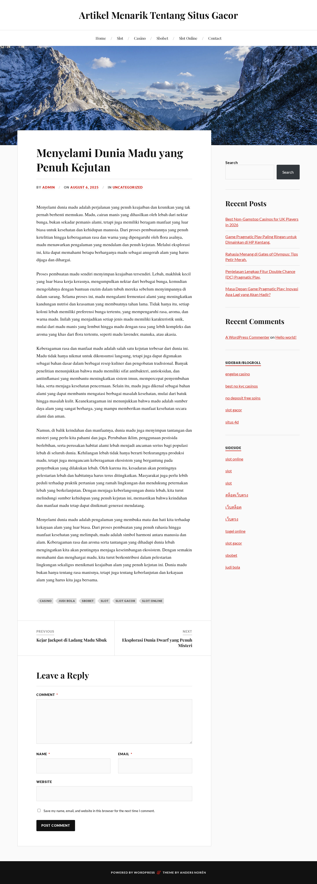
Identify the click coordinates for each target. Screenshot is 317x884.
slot (105, 600)
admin (48, 187)
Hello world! (285, 337)
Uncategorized (128, 187)
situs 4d (232, 422)
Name (43, 754)
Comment (47, 695)
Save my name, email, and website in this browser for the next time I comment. (99, 811)
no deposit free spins (243, 397)
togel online (235, 531)
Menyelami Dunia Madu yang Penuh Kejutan (109, 159)
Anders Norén (193, 872)
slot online (152, 600)
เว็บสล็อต (233, 507)
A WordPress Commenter (247, 337)
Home (101, 38)
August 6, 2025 (84, 187)
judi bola (67, 600)
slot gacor (125, 600)
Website (44, 782)
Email (125, 754)
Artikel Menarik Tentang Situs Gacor (158, 15)
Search (231, 162)
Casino (140, 38)
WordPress (144, 872)
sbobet (88, 600)
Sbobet (162, 38)
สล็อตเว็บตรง (236, 494)
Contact (214, 38)
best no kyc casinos (241, 386)
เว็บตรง (231, 519)
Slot (120, 38)
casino (46, 600)
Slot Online (188, 38)
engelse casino (237, 373)
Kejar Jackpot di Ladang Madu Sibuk (71, 640)
